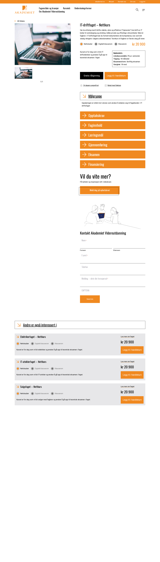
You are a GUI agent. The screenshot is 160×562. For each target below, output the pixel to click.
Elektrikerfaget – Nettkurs (33, 337)
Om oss (132, 2)
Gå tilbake (21, 21)
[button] (112, 96)
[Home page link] (25, 10)
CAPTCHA (85, 290)
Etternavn (116, 250)
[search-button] (137, 10)
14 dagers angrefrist (91, 85)
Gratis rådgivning (92, 75)
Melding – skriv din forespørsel (95, 278)
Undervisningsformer (83, 8)
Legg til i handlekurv (116, 75)
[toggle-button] (143, 10)
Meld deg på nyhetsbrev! (100, 190)
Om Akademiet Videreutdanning (52, 11)
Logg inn (142, 2)
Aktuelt (111, 2)
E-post (85, 255)
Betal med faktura (114, 85)
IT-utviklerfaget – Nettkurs (33, 362)
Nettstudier (88, 44)
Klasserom (122, 44)
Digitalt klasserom (105, 44)
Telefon (85, 267)
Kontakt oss (122, 2)
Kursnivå (66, 8)
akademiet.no (100, 2)
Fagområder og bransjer (49, 8)
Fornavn (83, 250)
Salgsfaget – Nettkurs (31, 387)
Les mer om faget (127, 337)
